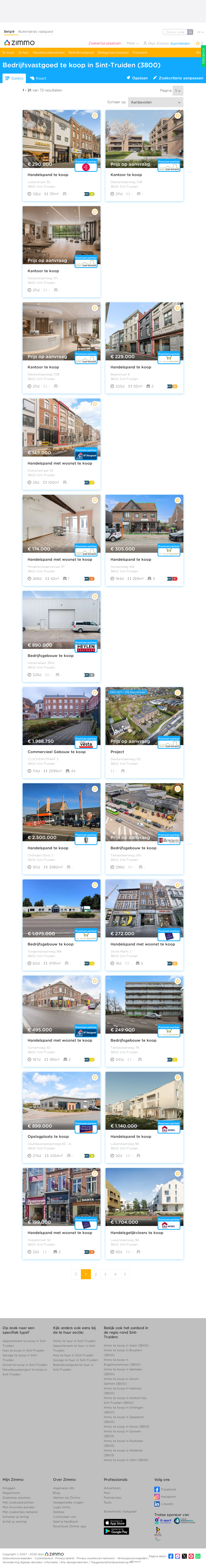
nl (199, 32)
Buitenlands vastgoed (35, 31)
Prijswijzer (140, 52)
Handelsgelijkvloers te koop (137, 1232)
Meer (131, 43)
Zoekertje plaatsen (104, 43)
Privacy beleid (65, 1558)
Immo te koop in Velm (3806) (126, 1460)
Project (117, 752)
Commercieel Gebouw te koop (57, 752)
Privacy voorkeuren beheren (96, 1558)
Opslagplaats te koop (48, 1136)
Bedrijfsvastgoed (81, 52)
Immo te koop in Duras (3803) (126, 1426)
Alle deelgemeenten (74, 1562)
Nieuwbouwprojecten (49, 52)
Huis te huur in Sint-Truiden (73, 1355)
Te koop (8, 52)
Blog (199, 52)
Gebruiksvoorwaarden (18, 1558)
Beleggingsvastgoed (113, 52)
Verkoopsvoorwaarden (132, 1558)
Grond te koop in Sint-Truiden (25, 1365)
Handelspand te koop (48, 175)
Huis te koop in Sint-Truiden (23, 1350)
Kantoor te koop (126, 175)
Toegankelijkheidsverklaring (109, 1562)
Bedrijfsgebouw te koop (51, 655)
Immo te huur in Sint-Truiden (74, 1341)
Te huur (23, 52)
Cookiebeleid (44, 1558)
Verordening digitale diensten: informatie (31, 1562)
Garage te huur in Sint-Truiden (75, 1360)
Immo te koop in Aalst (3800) (126, 1345)
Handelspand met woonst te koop (60, 463)
